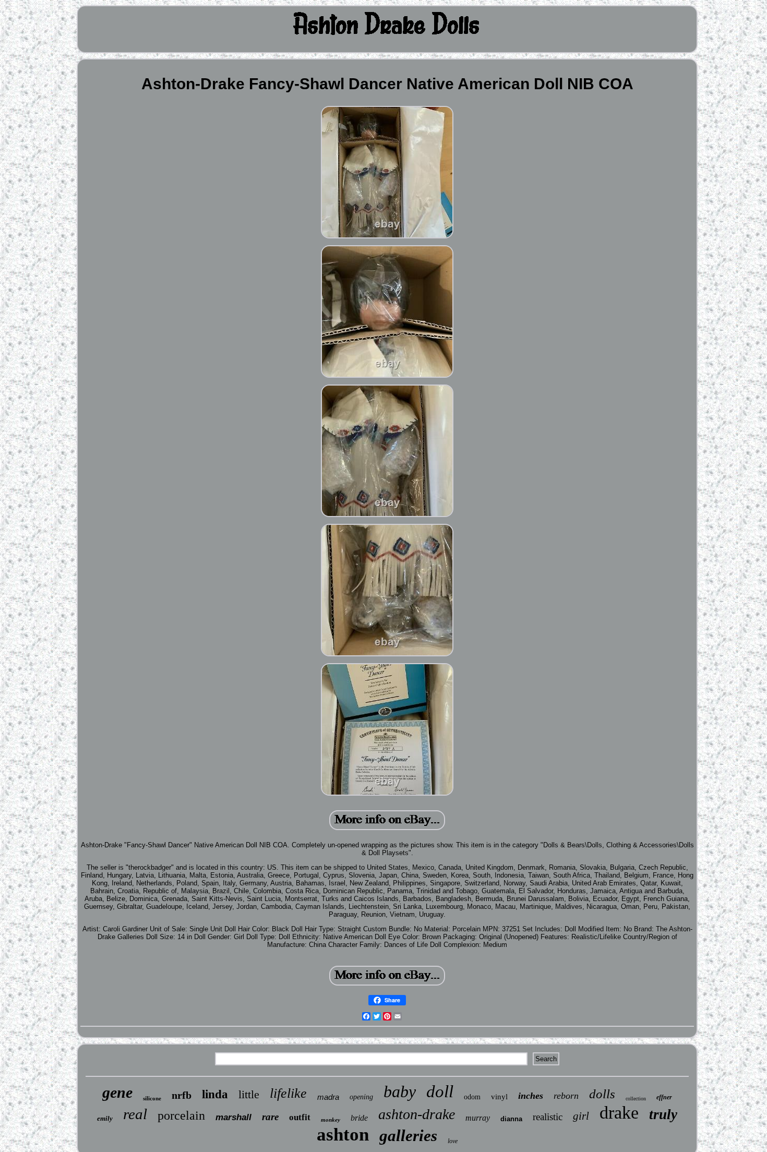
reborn (566, 1095)
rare (270, 1116)
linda (215, 1094)
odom (472, 1097)
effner (664, 1097)
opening (361, 1097)
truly (663, 1114)
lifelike (288, 1093)
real (135, 1114)
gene (117, 1092)
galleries (408, 1135)
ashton (343, 1134)
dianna (511, 1119)
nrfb (181, 1095)
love (453, 1141)
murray (477, 1117)
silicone (152, 1098)
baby (400, 1091)
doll (439, 1091)
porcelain (181, 1115)
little (248, 1094)
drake (619, 1112)
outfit (299, 1117)
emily (105, 1118)
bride (359, 1117)
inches (530, 1095)
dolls (602, 1094)
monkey (330, 1120)
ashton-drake (416, 1114)
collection (636, 1098)
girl (581, 1116)
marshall (233, 1117)
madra (328, 1097)
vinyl (499, 1097)
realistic (547, 1116)
